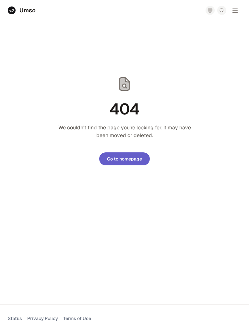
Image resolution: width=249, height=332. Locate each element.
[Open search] (221, 10)
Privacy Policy (42, 318)
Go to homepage (124, 159)
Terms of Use (77, 318)
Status (15, 318)
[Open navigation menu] (235, 10)
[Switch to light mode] (210, 10)
